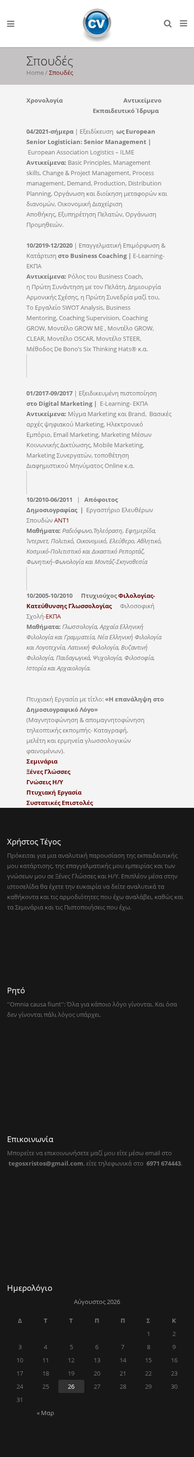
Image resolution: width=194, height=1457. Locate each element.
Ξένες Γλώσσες (48, 771)
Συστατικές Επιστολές (59, 802)
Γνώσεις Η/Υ (44, 782)
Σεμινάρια (41, 761)
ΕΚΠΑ (53, 616)
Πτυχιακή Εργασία (53, 792)
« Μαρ (45, 1413)
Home (35, 72)
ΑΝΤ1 (61, 520)
